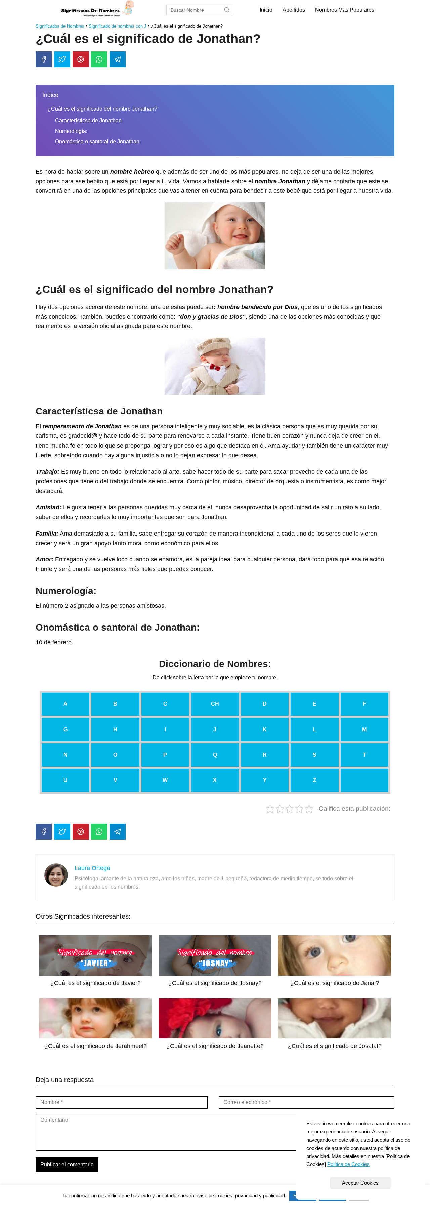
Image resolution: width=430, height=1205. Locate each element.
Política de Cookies (348, 1164)
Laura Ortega (92, 868)
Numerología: (71, 131)
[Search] (226, 10)
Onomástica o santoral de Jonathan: (98, 141)
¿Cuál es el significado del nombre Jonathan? (102, 109)
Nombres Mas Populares (344, 10)
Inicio (266, 10)
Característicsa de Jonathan (88, 120)
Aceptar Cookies (360, 1183)
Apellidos (294, 10)
